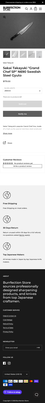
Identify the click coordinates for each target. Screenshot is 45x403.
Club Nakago (7, 320)
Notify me (22, 114)
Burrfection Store (22, 401)
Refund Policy (8, 324)
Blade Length (9, 88)
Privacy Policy (8, 332)
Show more (7, 133)
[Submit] (38, 347)
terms (22, 235)
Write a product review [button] (22, 166)
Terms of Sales (8, 328)
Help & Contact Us (9, 316)
